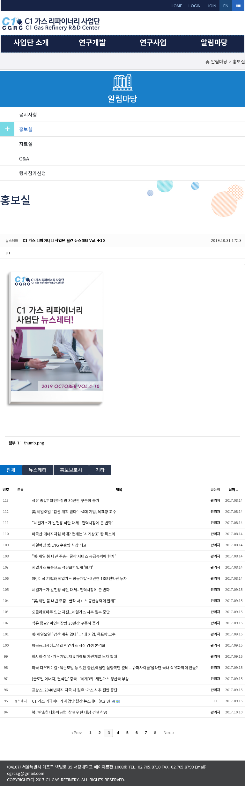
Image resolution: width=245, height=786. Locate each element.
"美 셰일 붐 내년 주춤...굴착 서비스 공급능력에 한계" (74, 600)
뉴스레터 (38, 469)
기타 (100, 469)
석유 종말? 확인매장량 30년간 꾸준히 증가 (65, 500)
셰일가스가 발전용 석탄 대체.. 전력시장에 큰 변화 (71, 589)
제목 (119, 489)
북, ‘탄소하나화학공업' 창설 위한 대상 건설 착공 (69, 712)
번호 (6, 489)
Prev (77, 733)
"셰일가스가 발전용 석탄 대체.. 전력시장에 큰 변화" (73, 522)
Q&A (24, 158)
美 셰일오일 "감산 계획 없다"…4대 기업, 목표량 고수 (74, 511)
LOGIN (195, 6)
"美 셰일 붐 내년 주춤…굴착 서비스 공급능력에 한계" (74, 556)
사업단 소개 (31, 42)
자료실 (26, 143)
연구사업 (153, 42)
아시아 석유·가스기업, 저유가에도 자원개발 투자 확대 (74, 656)
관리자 (215, 500)
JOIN (211, 6)
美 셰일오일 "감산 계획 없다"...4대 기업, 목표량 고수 (73, 634)
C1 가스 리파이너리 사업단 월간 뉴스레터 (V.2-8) (71, 701)
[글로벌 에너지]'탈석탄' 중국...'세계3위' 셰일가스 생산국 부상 (80, 678)
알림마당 (214, 42)
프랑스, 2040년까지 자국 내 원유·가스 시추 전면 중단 (74, 689)
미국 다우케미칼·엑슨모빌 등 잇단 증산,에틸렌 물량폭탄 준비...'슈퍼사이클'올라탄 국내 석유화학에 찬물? (115, 667)
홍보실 (26, 129)
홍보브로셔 (71, 469)
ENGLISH (226, 7)
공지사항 (28, 114)
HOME (176, 6)
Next (168, 733)
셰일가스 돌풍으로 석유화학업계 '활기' (62, 567)
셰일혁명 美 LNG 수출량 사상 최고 (59, 545)
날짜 (232, 489)
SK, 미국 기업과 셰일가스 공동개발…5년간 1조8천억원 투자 (79, 578)
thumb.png (34, 442)
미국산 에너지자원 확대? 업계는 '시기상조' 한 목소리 (73, 533)
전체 (10, 469)
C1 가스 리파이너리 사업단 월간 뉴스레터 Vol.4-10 (64, 240)
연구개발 (92, 42)
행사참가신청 (32, 173)
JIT (8, 252)
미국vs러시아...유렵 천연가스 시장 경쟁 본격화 (68, 645)
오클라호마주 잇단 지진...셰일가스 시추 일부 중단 (71, 611)
